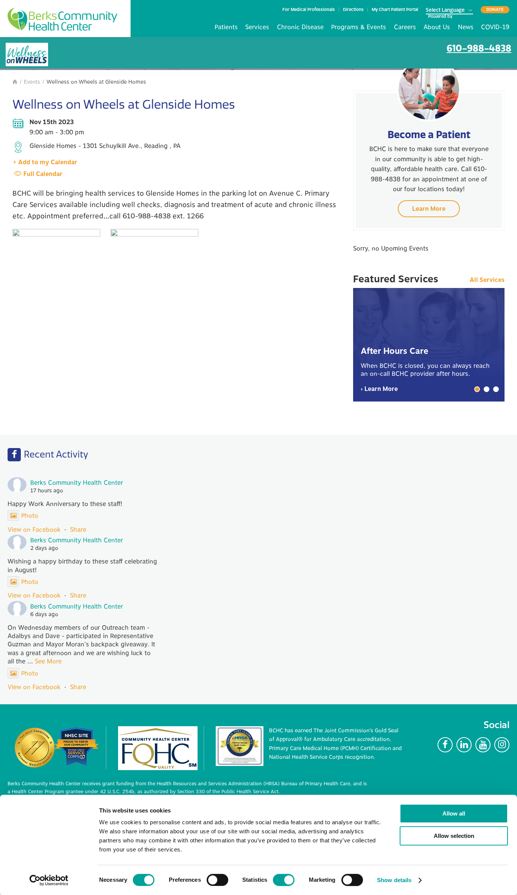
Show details (394, 880)
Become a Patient (429, 134)
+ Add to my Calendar (44, 162)
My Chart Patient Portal (395, 10)
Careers (405, 27)
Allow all (453, 813)
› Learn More (379, 389)
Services (257, 27)
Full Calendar (42, 174)
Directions (353, 10)
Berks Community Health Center (62, 19)
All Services (487, 280)
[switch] (217, 880)
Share (78, 529)
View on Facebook (34, 529)
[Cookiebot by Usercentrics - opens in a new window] (49, 880)
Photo (29, 515)
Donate (495, 9)
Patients (226, 27)
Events (32, 82)
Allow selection (454, 836)
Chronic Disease (300, 27)
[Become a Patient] (429, 89)
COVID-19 (495, 27)
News (465, 27)
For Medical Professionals (308, 10)
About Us (437, 27)
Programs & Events (358, 27)
